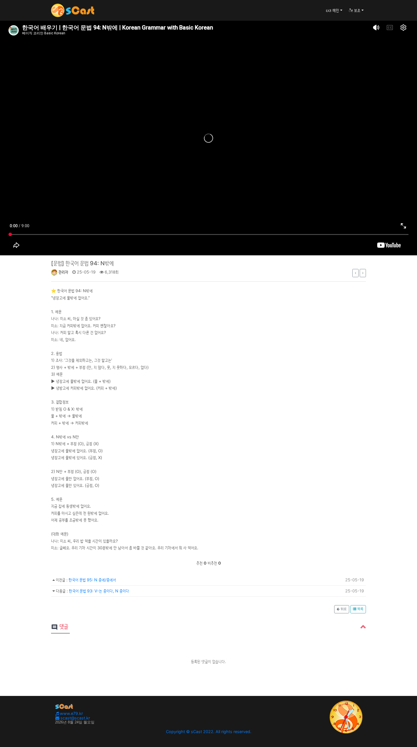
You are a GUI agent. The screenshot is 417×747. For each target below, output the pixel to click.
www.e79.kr (71, 713)
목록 (359, 609)
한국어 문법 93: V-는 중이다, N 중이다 (99, 590)
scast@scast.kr (74, 718)
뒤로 (343, 609)
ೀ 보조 (354, 10)
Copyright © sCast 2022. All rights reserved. (208, 731)
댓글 (59, 627)
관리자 (62, 272)
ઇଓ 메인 (332, 10)
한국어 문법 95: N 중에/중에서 (92, 579)
